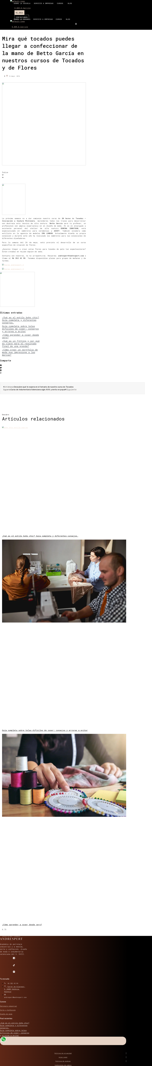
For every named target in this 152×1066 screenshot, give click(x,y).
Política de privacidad (63, 1053)
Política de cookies (63, 1061)
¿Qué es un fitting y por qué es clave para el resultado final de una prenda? (20, 344)
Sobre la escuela (22, 3)
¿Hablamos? (5, 1044)
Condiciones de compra (63, 1065)
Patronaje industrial (8, 1006)
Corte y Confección (8, 1010)
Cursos (60, 3)
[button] (60, 3)
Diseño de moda (6, 1014)
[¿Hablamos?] (3, 1039)
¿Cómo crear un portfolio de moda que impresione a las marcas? (20, 352)
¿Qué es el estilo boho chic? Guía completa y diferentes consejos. (20, 320)
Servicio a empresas (43, 3)
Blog (70, 3)
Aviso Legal (63, 1057)
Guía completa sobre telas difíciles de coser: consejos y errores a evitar (20, 329)
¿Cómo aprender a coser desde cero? (20, 336)
